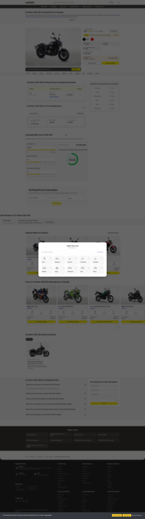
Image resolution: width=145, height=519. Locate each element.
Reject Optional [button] (127, 515)
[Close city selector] (104, 245)
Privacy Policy (48, 515)
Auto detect (100, 252)
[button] (137, 515)
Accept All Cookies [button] (117, 515)
